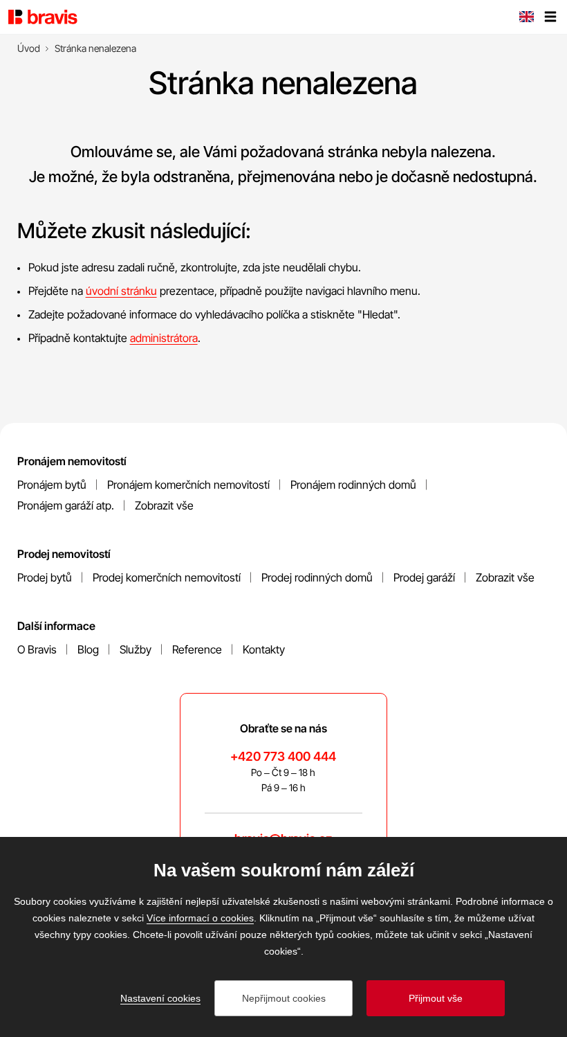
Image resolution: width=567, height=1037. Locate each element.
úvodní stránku (121, 291)
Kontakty (264, 649)
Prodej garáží (424, 577)
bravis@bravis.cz (283, 838)
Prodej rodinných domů (317, 577)
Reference (197, 649)
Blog (88, 649)
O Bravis (37, 649)
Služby (135, 649)
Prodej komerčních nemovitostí (167, 577)
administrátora (164, 338)
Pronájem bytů (51, 485)
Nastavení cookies (160, 998)
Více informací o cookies (200, 917)
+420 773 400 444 (283, 756)
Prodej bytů (44, 577)
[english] (526, 18)
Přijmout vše (436, 998)
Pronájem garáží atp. (65, 505)
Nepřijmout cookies (284, 998)
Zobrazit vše (164, 505)
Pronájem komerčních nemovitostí (188, 485)
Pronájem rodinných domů (353, 485)
